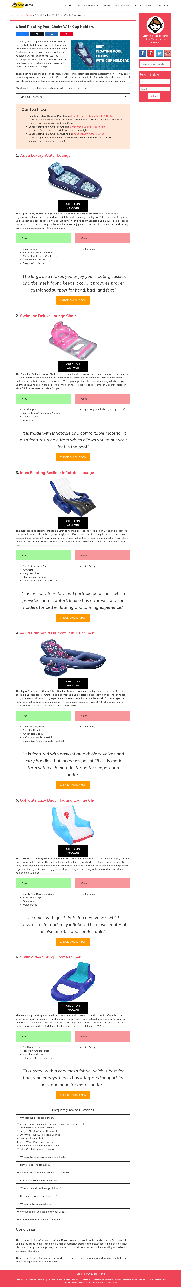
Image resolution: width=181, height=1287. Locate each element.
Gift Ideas (68, 5)
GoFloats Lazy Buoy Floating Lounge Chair (59, 800)
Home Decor (25, 15)
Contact (148, 5)
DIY (78, 5)
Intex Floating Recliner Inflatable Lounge (57, 472)
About (138, 5)
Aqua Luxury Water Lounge (88, 133)
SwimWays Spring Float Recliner (88, 126)
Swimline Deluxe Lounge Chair (48, 315)
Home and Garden (122, 5)
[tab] (73, 1133)
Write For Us (162, 5)
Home (13, 15)
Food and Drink (91, 5)
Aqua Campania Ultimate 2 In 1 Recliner (92, 115)
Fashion (106, 5)
